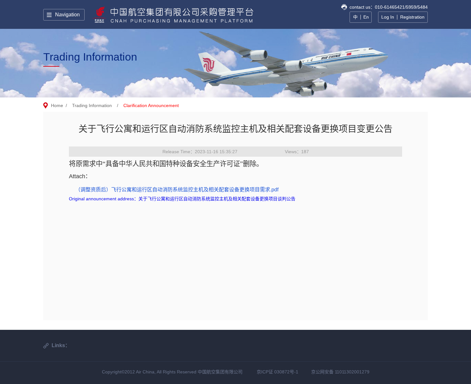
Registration (412, 17)
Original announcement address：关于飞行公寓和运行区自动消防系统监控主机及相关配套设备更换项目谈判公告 (182, 198)
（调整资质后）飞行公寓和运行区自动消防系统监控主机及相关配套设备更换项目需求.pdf (176, 189)
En (366, 17)
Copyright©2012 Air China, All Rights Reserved (150, 371)
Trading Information (92, 105)
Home (57, 105)
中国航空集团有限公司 (220, 371)
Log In (387, 17)
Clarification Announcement (151, 105)
